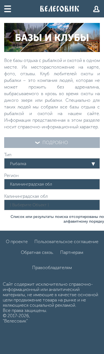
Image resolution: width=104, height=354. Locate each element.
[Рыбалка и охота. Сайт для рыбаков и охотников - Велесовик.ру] (59, 8)
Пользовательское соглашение (66, 241)
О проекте (17, 241)
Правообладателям (52, 267)
